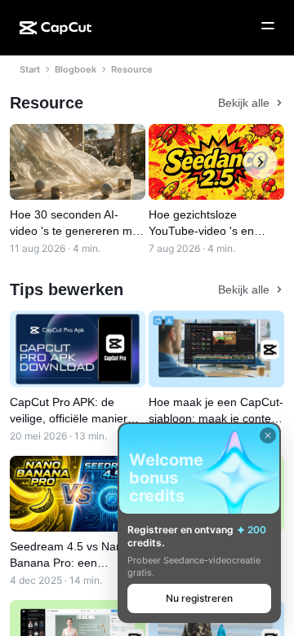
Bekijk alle (244, 102)
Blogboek (75, 69)
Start (30, 69)
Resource (132, 69)
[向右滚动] (260, 162)
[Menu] (268, 26)
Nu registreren (199, 598)
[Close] (268, 435)
